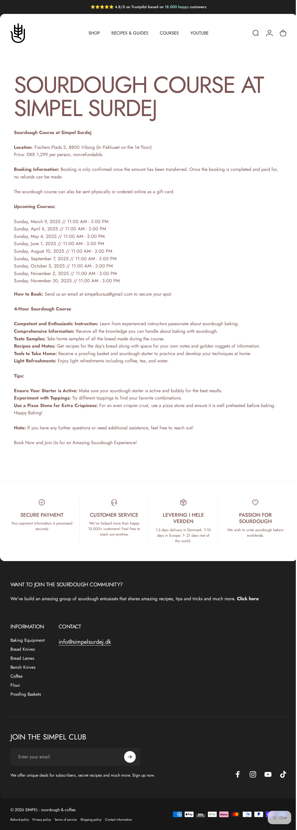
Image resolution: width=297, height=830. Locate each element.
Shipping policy (91, 819)
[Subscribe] (130, 757)
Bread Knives (22, 649)
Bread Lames (22, 658)
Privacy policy (41, 819)
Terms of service (66, 819)
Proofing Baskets (25, 694)
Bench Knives (22, 667)
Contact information (118, 819)
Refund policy (19, 819)
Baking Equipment (27, 640)
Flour (15, 685)
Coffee (16, 676)
